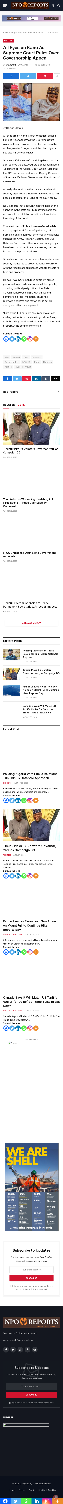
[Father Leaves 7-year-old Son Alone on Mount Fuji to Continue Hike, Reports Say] (11, 690)
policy (40, 1403)
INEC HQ (26, 362)
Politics (8, 41)
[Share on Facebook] (11, 76)
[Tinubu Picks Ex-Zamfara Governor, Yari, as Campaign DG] (31, 429)
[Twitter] (12, 339)
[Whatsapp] (24, 339)
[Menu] (5, 5)
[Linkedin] (18, 339)
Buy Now (52, 1490)
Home (6, 32)
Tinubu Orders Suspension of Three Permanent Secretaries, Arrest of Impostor (31, 605)
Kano (36, 362)
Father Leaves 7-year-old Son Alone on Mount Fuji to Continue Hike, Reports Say (41, 690)
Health (42, 1490)
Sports (32, 1490)
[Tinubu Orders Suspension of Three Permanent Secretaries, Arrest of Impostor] (31, 582)
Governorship (11, 362)
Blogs (13, 32)
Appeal (16, 357)
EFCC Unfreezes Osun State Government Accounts (29, 554)
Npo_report (11, 65)
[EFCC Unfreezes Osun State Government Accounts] (31, 532)
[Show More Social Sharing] (57, 76)
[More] (36, 339)
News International (13, 935)
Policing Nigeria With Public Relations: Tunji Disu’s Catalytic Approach (40, 654)
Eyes (26, 357)
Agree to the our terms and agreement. (33, 1403)
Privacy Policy (29, 1289)
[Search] (58, 5)
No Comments (44, 65)
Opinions (7, 783)
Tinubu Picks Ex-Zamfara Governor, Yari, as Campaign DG (30, 450)
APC (7, 357)
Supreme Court (23, 367)
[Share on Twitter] (28, 76)
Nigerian (47, 362)
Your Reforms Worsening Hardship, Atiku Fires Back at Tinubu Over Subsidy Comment (29, 503)
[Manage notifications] (55, 1497)
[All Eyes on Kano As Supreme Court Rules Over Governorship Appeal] (31, 102)
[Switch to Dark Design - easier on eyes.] (53, 5)
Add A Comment (31, 623)
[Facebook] (6, 339)
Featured (36, 357)
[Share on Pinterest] (45, 76)
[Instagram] (30, 339)
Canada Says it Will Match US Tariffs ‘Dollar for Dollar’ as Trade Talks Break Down (39, 709)
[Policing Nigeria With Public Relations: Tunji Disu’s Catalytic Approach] (11, 654)
